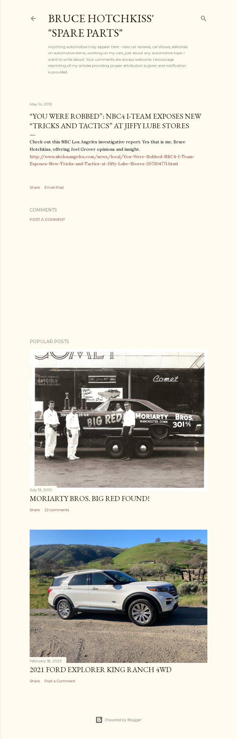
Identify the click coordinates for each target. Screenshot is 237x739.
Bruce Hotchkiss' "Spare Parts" (101, 25)
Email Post (54, 187)
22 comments (56, 509)
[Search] (203, 17)
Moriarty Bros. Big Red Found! (90, 498)
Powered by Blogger (123, 719)
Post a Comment (47, 219)
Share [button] (35, 187)
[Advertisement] (118, 280)
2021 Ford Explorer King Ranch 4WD (101, 669)
